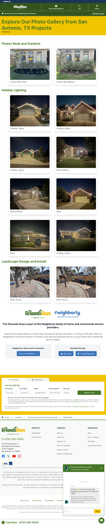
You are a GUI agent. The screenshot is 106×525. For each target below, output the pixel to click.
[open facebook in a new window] (3, 457)
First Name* (9, 388)
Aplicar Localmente (64, 454)
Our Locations (93, 437)
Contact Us (61, 441)
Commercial (38, 380)
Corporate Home (94, 445)
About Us (60, 437)
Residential (15, 380)
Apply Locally (62, 450)
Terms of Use (24, 500)
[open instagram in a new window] (19, 457)
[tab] (13, 380)
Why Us (60, 433)
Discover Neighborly (27, 354)
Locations (18, 417)
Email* (36, 388)
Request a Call (89, 393)
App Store (67, 354)
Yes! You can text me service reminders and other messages (28, 397)
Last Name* (23, 388)
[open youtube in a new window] (14, 457)
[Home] (3, 417)
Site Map (91, 441)
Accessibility (49, 500)
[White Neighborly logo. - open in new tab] (7, 1)
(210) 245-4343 (13, 439)
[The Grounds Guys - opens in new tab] (38, 314)
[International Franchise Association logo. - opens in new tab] (5, 464)
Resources (93, 428)
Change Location (98, 13)
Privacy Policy (76, 401)
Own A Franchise (63, 445)
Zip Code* (66, 388)
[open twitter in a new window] (8, 457)
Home (7, 417)
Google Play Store (88, 354)
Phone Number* (54, 388)
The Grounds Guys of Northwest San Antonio (42, 417)
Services (36, 428)
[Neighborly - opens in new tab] (68, 314)
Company (61, 428)
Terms (67, 401)
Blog (89, 433)
